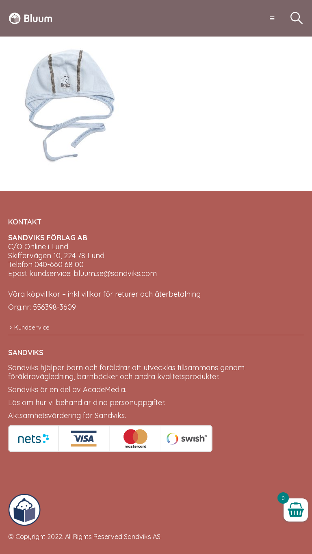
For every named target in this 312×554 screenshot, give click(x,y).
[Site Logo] (30, 18)
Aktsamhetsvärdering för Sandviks (66, 415)
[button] (272, 18)
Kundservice (32, 327)
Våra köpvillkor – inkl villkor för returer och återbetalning (104, 294)
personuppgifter (137, 402)
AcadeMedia (104, 389)
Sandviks (23, 367)
